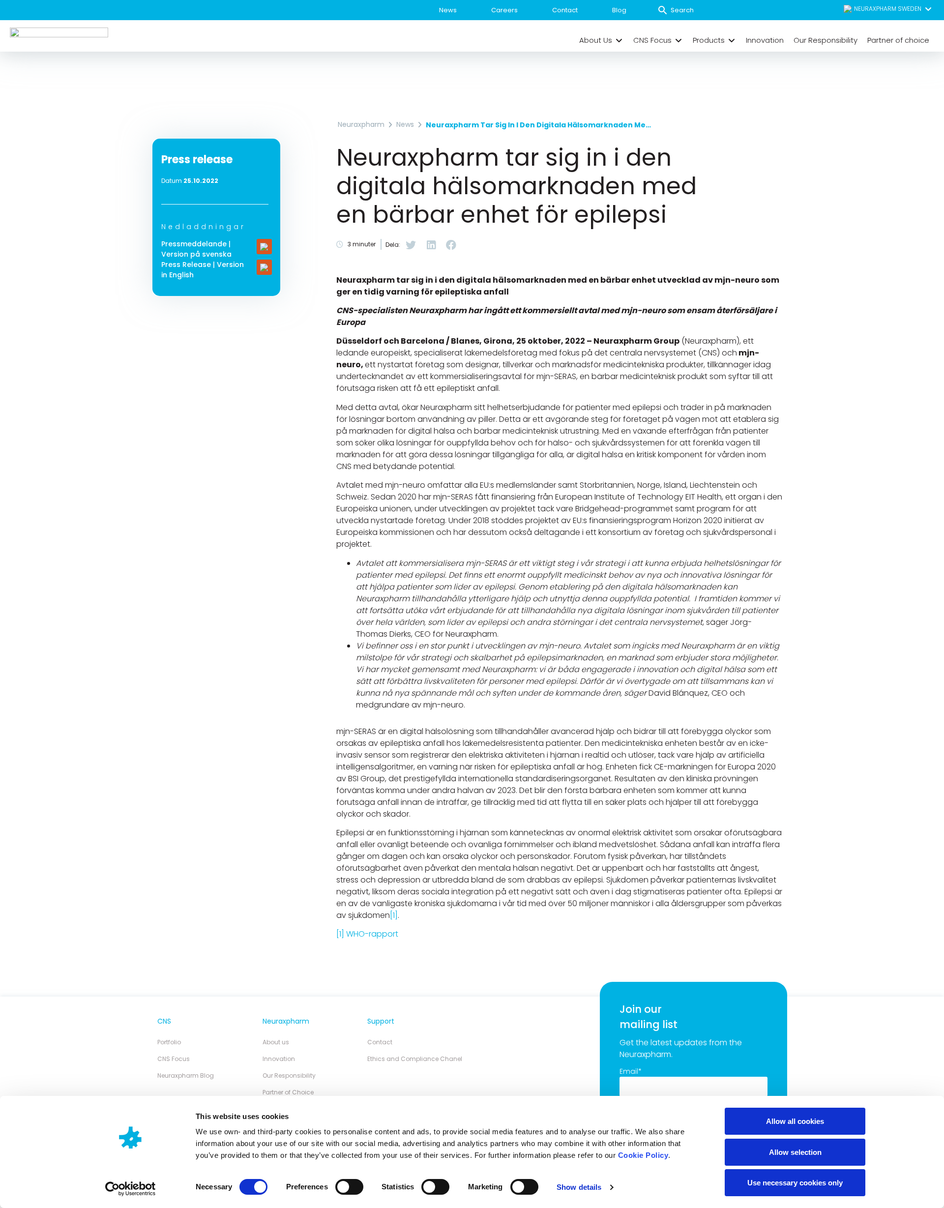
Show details (579, 1187)
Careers (504, 10)
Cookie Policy (643, 1155)
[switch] (349, 1187)
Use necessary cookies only (795, 1183)
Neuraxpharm (361, 124)
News (448, 10)
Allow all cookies (795, 1121)
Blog (619, 10)
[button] (888, 8)
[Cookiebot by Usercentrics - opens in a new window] (131, 1188)
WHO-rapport (372, 934)
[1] (394, 915)
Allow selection (795, 1152)
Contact (565, 10)
